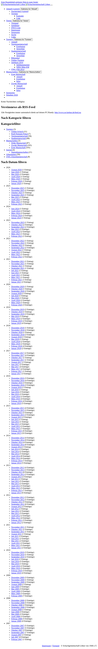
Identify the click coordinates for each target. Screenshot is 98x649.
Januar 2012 (16, 522)
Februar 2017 (16, 371)
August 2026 (16, 170)
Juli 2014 (15, 449)
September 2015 (17, 415)
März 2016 (15, 399)
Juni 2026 (15, 172)
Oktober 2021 (16, 266)
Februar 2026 (16, 181)
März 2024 (15, 213)
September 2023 (17, 227)
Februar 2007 (16, 639)
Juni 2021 (15, 273)
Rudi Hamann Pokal (19, 134)
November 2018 (17, 330)
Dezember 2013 (17, 467)
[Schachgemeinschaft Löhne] (26, 4)
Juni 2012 (15, 511)
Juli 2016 (15, 390)
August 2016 (16, 387)
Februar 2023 (16, 236)
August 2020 (16, 293)
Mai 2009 (15, 589)
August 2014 (16, 447)
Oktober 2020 (16, 289)
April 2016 (15, 396)
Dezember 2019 (17, 309)
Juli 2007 (15, 637)
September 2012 (17, 504)
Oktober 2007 (16, 630)
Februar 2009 (16, 596)
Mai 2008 (15, 614)
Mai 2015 (15, 424)
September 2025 (17, 195)
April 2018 (15, 341)
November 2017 (17, 355)
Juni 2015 (15, 422)
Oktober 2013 (16, 472)
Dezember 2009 (17, 577)
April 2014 (15, 456)
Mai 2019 (15, 316)
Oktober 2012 (16, 502)
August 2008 (16, 610)
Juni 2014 (15, 451)
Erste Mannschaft (18, 147)
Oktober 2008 (16, 605)
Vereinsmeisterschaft (19, 136)
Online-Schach (17, 131)
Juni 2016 (15, 392)
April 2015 (15, 426)
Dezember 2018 (17, 328)
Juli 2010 (15, 559)
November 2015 (17, 410)
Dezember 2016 (17, 378)
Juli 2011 (15, 536)
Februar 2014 (16, 461)
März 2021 (15, 277)
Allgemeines (11, 154)
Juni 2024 (15, 209)
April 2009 (15, 591)
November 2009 (17, 580)
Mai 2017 (15, 367)
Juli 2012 (15, 509)
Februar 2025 (16, 204)
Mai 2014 (15, 454)
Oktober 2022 (16, 245)
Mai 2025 (15, 197)
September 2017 (17, 360)
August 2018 (16, 337)
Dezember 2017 (17, 353)
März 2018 (15, 344)
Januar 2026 (16, 183)
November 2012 (17, 500)
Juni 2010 (15, 561)
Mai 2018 (15, 339)
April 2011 (15, 543)
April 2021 (15, 275)
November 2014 (17, 440)
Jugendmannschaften (20, 152)
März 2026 (15, 179)
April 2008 (15, 616)
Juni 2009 (15, 587)
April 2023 (15, 232)
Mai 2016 (15, 394)
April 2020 (15, 300)
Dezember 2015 (17, 408)
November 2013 (17, 470)
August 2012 (16, 506)
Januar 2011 (16, 548)
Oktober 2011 (16, 529)
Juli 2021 (15, 270)
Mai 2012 (15, 513)
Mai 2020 (15, 298)
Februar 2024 (16, 215)
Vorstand (55, 646)
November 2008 (17, 603)
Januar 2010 (16, 573)
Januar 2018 (16, 348)
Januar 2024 (16, 218)
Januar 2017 (16, 374)
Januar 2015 (16, 433)
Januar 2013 (16, 493)
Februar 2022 (16, 257)
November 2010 (17, 555)
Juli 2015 (15, 419)
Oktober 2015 (16, 412)
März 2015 (15, 429)
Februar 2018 (16, 346)
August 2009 (16, 584)
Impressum (46, 646)
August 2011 (16, 534)
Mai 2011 (15, 541)
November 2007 (17, 628)
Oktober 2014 (16, 442)
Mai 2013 (15, 484)
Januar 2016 (16, 403)
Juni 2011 (15, 539)
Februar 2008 (16, 619)
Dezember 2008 (17, 600)
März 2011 (15, 545)
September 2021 (17, 268)
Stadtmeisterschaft (18, 138)
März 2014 (15, 458)
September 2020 (17, 291)
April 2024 (15, 211)
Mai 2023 (15, 229)
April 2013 (15, 486)
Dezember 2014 (17, 438)
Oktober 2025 (16, 193)
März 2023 (15, 234)
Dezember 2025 (17, 188)
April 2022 (15, 252)
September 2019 (17, 314)
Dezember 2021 (17, 261)
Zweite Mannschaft (19, 145)
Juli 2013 (15, 479)
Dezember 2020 (17, 286)
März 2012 (15, 518)
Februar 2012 (16, 520)
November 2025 (17, 190)
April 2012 (15, 516)
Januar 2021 (16, 282)
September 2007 (17, 632)
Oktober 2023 (16, 225)
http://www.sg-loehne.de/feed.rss (68, 112)
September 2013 (17, 474)
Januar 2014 (16, 463)
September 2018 (17, 335)
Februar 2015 (16, 431)
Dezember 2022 (17, 241)
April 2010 (15, 566)
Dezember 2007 (17, 626)
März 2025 (15, 202)
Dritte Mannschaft (18, 143)
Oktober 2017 (16, 358)
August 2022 (16, 250)
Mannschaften (12, 141)
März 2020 (15, 303)
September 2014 (17, 445)
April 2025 (15, 199)
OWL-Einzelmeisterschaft (17, 157)
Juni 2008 (15, 612)
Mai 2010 (15, 564)
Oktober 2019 (16, 312)
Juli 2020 (15, 296)
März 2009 (15, 593)
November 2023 (17, 222)
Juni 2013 (15, 481)
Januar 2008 (16, 621)
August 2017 (16, 362)
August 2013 (16, 477)
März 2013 (15, 488)
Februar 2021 (16, 280)
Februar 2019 (16, 321)
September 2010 (17, 557)
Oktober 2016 (16, 383)
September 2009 (17, 582)
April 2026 (15, 177)
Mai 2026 (15, 174)
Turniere (9, 129)
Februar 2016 (16, 401)
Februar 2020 (16, 305)
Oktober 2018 (16, 332)
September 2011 (17, 532)
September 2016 (17, 385)
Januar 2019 (16, 323)
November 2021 (17, 264)
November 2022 (17, 243)
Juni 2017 (15, 364)
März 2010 (15, 568)
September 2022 (17, 248)
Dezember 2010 (17, 552)
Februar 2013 (16, 490)
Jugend (9, 150)
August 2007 (16, 635)
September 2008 (17, 607)
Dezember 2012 (17, 497)
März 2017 (15, 369)
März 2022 (15, 254)
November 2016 (17, 380)
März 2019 (15, 319)
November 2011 (17, 527)
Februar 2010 (16, 571)
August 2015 (16, 417)
